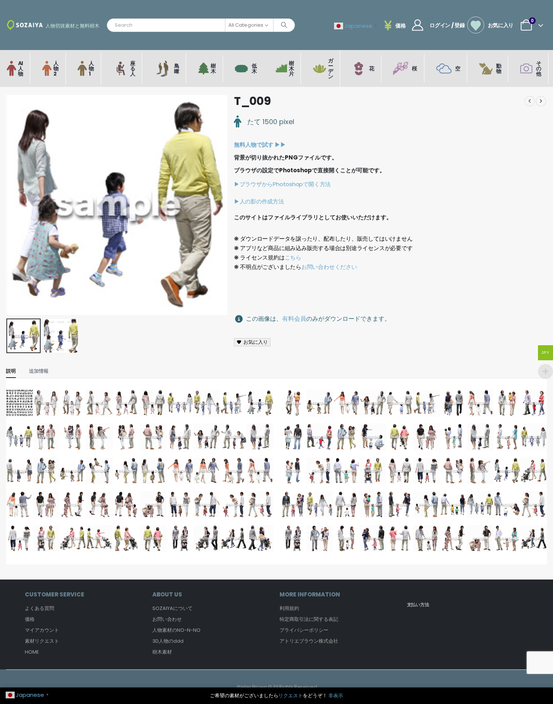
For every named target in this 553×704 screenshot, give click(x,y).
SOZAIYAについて (172, 608)
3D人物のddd (168, 641)
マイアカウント (42, 630)
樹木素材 (162, 651)
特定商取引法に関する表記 (309, 619)
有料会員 (294, 318)
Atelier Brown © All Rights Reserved (276, 686)
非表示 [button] (335, 695)
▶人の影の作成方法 (259, 201)
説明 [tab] (11, 371)
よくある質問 (39, 608)
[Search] (284, 25)
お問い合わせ (167, 619)
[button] (8, 205)
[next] (541, 101)
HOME (32, 651)
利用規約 (289, 608)
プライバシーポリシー (304, 630)
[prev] (529, 101)
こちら (293, 257)
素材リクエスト (42, 641)
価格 (30, 619)
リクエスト (290, 695)
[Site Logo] (25, 25)
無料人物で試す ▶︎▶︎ (260, 145)
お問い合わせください (329, 267)
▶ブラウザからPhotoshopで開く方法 (282, 184)
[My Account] (417, 25)
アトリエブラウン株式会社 (309, 641)
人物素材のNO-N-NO (176, 630)
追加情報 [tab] (39, 371)
